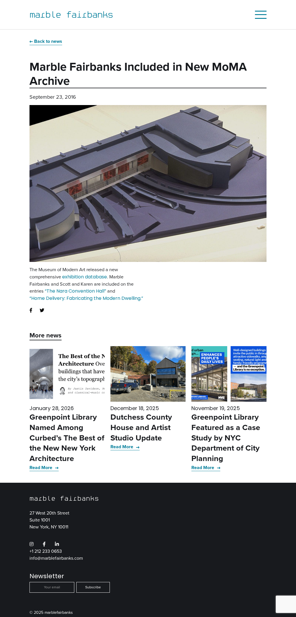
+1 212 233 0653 (45, 551)
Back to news (48, 41)
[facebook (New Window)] (30, 310)
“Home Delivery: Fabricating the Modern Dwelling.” (86, 298)
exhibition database (84, 276)
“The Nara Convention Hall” (75, 291)
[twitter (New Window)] (42, 310)
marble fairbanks (71, 14)
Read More (41, 467)
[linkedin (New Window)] (57, 544)
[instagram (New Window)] (31, 544)
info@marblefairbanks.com (56, 558)
